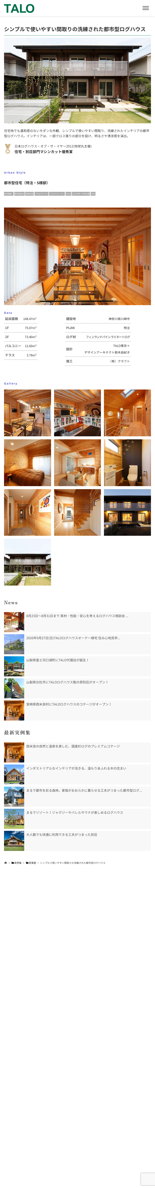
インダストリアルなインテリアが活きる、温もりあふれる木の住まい (76, 768)
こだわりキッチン (57, 193)
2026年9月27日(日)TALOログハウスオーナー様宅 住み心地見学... (73, 638)
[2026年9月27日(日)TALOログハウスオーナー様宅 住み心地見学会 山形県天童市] (14, 644)
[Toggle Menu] (145, 8)
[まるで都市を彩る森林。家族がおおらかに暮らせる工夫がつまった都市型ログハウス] (14, 797)
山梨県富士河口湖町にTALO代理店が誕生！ (57, 660)
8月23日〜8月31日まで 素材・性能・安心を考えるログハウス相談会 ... (77, 615)
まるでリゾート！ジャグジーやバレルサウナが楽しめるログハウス (74, 812)
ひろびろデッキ (41, 193)
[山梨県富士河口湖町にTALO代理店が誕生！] (14, 666)
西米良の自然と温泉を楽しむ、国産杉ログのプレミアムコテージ (73, 746)
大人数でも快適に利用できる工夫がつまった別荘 (61, 834)
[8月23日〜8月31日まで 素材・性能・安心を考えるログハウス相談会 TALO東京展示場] (14, 622)
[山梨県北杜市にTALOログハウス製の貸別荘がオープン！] (14, 688)
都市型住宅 (19, 193)
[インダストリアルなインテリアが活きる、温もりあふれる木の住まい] (14, 775)
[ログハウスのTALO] (19, 8)
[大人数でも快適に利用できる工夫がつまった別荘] (14, 841)
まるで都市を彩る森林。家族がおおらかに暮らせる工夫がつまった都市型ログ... (84, 790)
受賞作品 (29, 193)
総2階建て (9, 193)
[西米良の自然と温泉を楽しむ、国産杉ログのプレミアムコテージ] (14, 752)
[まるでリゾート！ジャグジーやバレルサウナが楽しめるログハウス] (14, 819)
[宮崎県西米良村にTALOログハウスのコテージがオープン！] (14, 710)
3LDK (68, 193)
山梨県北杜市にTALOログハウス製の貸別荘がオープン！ (67, 682)
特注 (93, 193)
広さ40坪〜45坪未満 (80, 193)
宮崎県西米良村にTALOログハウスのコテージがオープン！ (69, 704)
